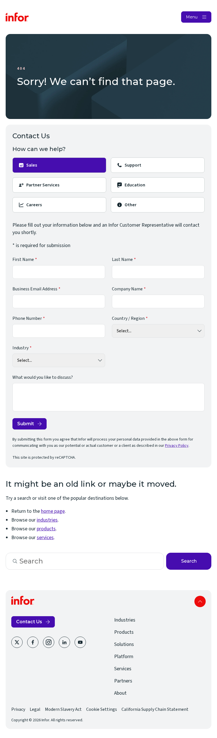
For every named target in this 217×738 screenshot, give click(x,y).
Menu (192, 17)
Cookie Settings (101, 709)
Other (130, 205)
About (120, 693)
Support (133, 165)
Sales (31, 165)
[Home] (17, 17)
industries (47, 520)
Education (135, 185)
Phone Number (27, 318)
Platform (123, 656)
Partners (123, 680)
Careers (34, 205)
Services (122, 668)
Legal (35, 709)
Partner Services (42, 185)
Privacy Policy (176, 445)
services (45, 537)
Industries (124, 620)
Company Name (127, 289)
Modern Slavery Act (63, 709)
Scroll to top (200, 601)
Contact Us (29, 621)
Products (124, 632)
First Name (23, 259)
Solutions (124, 644)
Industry (20, 348)
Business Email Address (34, 289)
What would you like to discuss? (42, 377)
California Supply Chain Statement (154, 709)
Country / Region (128, 318)
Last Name (122, 259)
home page (53, 511)
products (46, 528)
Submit (25, 423)
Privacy (18, 709)
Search (189, 561)
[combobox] (85, 561)
